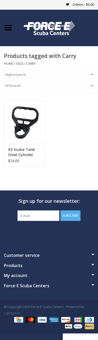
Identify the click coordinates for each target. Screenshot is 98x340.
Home (8, 63)
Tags (20, 63)
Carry (31, 63)
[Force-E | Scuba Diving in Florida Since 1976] (57, 27)
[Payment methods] (18, 319)
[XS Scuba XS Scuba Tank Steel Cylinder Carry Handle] (24, 122)
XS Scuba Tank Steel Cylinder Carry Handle (21, 152)
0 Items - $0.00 (83, 4)
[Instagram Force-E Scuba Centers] (68, 231)
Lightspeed (12, 313)
